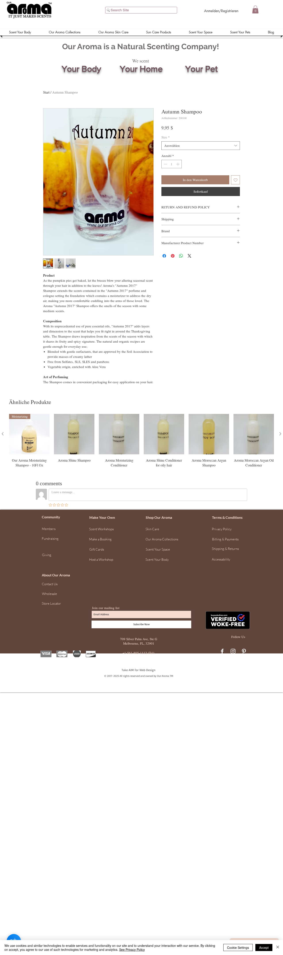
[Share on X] (189, 256)
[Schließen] (277, 947)
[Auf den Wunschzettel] (235, 179)
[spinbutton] (171, 164)
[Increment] (178, 164)
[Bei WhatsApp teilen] (181, 256)
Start (46, 92)
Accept (264, 947)
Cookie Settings (238, 947)
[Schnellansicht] (74, 434)
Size (165, 137)
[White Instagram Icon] (233, 651)
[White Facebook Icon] (222, 651)
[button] (255, 9)
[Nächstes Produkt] (280, 433)
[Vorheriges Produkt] (2, 433)
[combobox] (200, 145)
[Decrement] (165, 164)
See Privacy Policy (132, 949)
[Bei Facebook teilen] (164, 256)
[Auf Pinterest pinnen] (172, 256)
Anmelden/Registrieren (221, 11)
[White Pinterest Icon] (244, 651)
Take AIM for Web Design (138, 670)
